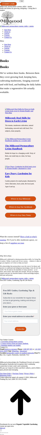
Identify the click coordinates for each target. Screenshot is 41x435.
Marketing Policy (5, 375)
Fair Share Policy (5, 373)
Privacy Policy (29, 373)
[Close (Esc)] (1, 432)
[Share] (3, 432)
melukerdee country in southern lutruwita (20, 353)
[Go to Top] (20, 422)
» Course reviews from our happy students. (14, 343)
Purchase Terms (18, 373)
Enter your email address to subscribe (18, 316)
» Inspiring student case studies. (10, 345)
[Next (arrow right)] (3, 434)
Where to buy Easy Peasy (20, 215)
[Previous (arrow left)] (1, 434)
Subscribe (20, 329)
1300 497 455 (27, 349)
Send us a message (11, 349)
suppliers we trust (17, 243)
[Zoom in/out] (7, 432)
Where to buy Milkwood (20, 199)
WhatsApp (15, 351)
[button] (20, 41)
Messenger (23, 351)
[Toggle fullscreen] (5, 432)
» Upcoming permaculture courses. (11, 341)
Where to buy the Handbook (20, 207)
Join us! (2, 428)
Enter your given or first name (15, 307)
